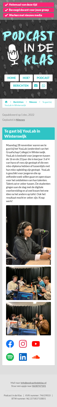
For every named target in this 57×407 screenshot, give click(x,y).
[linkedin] (23, 357)
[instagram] (23, 344)
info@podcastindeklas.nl (33, 382)
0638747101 (39, 386)
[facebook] (10, 344)
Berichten (18, 102)
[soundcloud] (36, 357)
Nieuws (33, 102)
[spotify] (10, 357)
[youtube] (36, 344)
